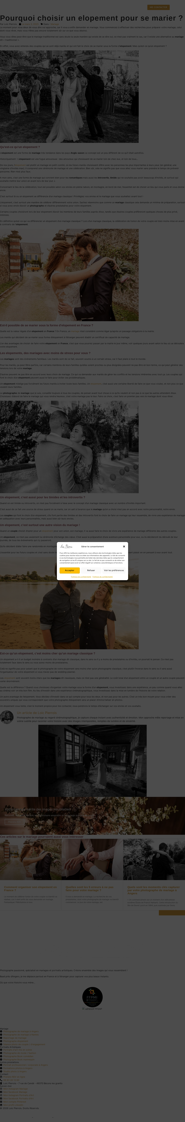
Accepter (69, 570)
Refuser (91, 570)
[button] (124, 546)
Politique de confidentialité (81, 577)
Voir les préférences (114, 570)
